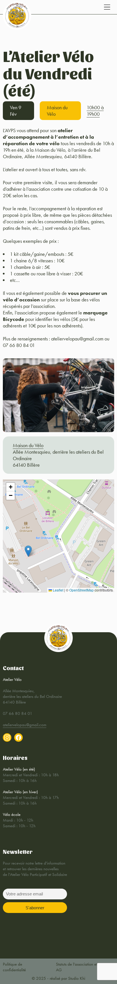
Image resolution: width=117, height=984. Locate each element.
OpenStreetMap (81, 590)
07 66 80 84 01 (17, 713)
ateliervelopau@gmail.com (24, 725)
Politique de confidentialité (14, 967)
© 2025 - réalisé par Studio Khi (58, 978)
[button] (28, 551)
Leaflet (57, 590)
